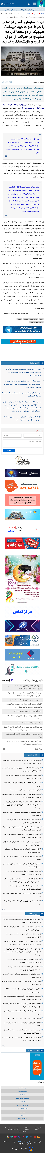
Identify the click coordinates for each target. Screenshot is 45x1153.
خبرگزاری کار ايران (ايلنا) (25, 1142)
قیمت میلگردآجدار (22, 1091)
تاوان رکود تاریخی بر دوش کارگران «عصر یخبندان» (24, 790)
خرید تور (22, 1102)
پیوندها (27, 1129)
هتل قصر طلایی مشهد (22, 1098)
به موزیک (22, 1095)
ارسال (9, 450)
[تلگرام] (19, 1137)
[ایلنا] (41, 3)
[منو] (34, 3)
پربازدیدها (33, 914)
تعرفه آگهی (6, 1128)
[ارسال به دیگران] (10, 82)
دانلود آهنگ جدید (23, 1088)
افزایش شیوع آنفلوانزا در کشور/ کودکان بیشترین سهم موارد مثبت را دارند (18, 9)
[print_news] (3, 82)
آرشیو (3, 909)
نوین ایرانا (40, 1082)
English (11, 4)
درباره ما (27, 1128)
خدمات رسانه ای (22, 1131)
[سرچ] (29, 3)
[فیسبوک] (30, 1137)
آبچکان (22, 1115)
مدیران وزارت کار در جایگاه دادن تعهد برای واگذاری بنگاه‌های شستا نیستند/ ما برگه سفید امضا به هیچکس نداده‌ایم (23, 372)
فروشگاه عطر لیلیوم (22, 1108)
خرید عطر (22, 1112)
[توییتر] (26, 1137)
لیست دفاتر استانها (13, 1129)
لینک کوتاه (40, 313)
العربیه (6, 4)
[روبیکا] (7, 1137)
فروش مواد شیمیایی (22, 1105)
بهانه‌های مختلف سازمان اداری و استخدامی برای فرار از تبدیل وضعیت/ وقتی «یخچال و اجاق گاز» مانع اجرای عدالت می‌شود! (21, 805)
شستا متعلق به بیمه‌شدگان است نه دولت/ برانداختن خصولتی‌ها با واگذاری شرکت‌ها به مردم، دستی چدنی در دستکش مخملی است (22, 384)
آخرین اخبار (32, 755)
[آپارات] (15, 1137)
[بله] (11, 1137)
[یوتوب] (34, 1137)
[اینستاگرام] (23, 1137)
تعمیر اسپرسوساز (22, 1118)
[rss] (38, 1137)
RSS (36, 1129)
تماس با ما (38, 1128)
